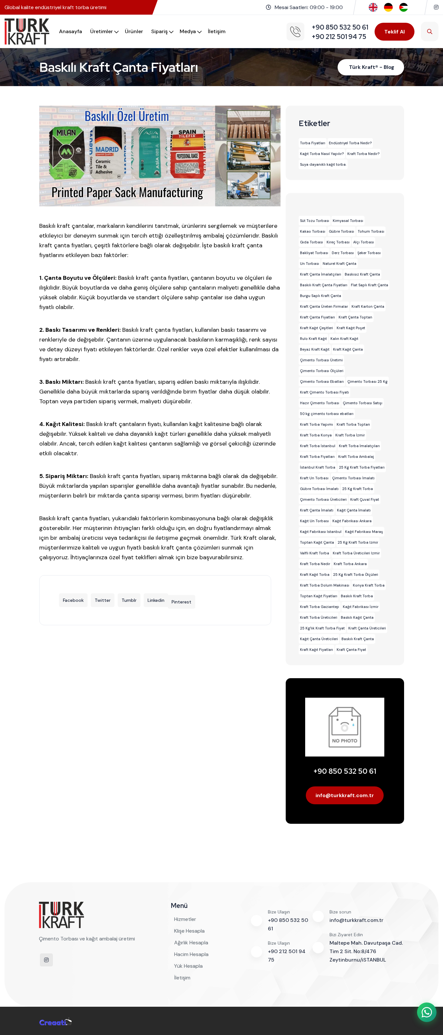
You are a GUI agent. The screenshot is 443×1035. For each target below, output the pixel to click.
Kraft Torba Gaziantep (319, 606)
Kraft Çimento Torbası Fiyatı (324, 392)
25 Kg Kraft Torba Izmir (358, 542)
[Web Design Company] (55, 1020)
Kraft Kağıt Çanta (348, 349)
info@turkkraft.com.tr (345, 795)
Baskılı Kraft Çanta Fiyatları (323, 285)
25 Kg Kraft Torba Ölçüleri (355, 574)
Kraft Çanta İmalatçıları (320, 274)
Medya (188, 31)
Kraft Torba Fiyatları (317, 456)
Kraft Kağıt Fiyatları (316, 649)
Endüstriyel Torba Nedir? (350, 143)
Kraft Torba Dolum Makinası (324, 585)
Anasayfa (70, 31)
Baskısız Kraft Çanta (362, 274)
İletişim (216, 31)
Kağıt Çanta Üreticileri (319, 639)
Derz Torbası (343, 253)
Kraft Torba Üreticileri (318, 617)
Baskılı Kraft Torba (357, 596)
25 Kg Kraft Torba (357, 488)
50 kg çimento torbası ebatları (326, 413)
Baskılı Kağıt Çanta (357, 617)
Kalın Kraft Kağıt (344, 338)
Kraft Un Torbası (314, 478)
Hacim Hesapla (191, 954)
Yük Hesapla (188, 966)
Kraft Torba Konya (316, 435)
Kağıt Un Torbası (314, 521)
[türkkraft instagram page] (436, 7)
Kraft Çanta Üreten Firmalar (324, 306)
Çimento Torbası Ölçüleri (321, 371)
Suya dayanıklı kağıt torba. (323, 164)
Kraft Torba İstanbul (317, 446)
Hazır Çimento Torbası (319, 403)
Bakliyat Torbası (314, 253)
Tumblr (129, 600)
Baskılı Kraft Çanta (357, 639)
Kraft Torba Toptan (353, 424)
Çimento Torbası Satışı (362, 403)
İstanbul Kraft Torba (317, 467)
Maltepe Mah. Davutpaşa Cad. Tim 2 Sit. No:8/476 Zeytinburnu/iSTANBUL (366, 951)
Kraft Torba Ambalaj (356, 456)
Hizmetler (185, 919)
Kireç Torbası (338, 242)
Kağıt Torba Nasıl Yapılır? (322, 153)
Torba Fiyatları (312, 143)
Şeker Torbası (369, 253)
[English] (373, 7)
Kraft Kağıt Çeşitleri (316, 328)
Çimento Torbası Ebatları (322, 381)
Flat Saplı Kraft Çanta (369, 285)
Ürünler (134, 31)
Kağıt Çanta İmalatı (354, 510)
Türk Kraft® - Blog (371, 67)
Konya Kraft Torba (369, 585)
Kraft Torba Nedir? (363, 153)
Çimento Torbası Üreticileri (323, 499)
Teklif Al (394, 31)
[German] (388, 7)
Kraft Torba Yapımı (316, 424)
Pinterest (181, 602)
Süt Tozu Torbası (314, 220)
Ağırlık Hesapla (191, 942)
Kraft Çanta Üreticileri (367, 628)
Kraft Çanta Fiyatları (317, 317)
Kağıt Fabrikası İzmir (360, 606)
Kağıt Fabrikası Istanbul (320, 531)
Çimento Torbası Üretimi (321, 360)
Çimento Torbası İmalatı (353, 478)
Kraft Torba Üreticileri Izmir (356, 553)
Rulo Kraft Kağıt (313, 338)
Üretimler (101, 31)
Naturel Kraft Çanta (339, 263)
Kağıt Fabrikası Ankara (352, 521)
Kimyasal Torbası (348, 220)
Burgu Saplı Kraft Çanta (320, 295)
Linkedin (156, 600)
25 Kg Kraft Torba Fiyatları (362, 467)
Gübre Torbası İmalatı (319, 488)
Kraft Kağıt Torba (314, 574)
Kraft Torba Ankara (350, 564)
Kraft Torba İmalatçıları (359, 446)
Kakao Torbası (312, 231)
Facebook (73, 600)
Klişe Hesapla (189, 930)
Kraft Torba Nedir (315, 564)
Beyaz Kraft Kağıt (314, 349)
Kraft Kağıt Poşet (351, 328)
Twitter (103, 600)
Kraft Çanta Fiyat (351, 649)
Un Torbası (309, 263)
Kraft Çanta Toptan (355, 317)
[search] (429, 31)
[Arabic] (403, 7)
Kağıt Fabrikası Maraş (364, 531)
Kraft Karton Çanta (368, 306)
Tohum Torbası (371, 231)
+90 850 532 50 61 (344, 771)
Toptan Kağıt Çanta (317, 542)
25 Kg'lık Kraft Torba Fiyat (322, 628)
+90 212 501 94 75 (286, 955)
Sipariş (159, 31)
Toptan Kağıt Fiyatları (318, 596)
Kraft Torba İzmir (350, 435)
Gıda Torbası (311, 242)
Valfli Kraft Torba (314, 553)
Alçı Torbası (363, 242)
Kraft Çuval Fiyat (364, 499)
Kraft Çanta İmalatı (316, 510)
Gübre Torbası (341, 231)
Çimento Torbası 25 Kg (367, 381)
